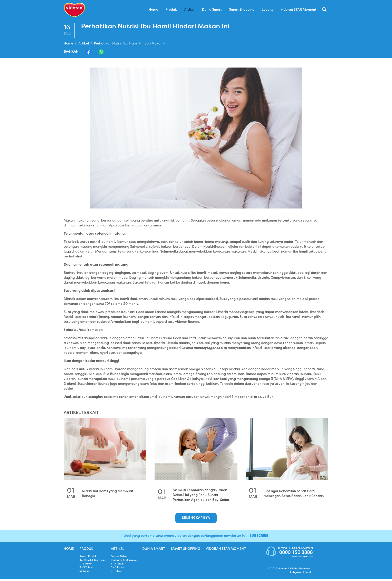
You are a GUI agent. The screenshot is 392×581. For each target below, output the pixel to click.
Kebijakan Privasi (300, 572)
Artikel (83, 43)
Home (68, 43)
